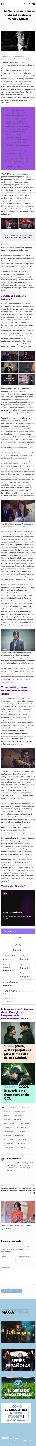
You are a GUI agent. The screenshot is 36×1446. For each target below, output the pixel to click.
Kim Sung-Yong (24, 62)
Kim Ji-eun (7, 1119)
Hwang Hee (7, 1111)
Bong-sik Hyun (13, 1107)
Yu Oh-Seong (6, 547)
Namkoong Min (16, 527)
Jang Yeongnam (20, 1111)
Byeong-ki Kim (26, 1107)
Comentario (5, 1268)
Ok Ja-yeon (7, 1135)
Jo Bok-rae (7, 1115)
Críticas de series (8, 59)
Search (10, 1086)
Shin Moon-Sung (8, 1147)
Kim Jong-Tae (22, 469)
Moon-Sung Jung (21, 1127)
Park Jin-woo (22, 1139)
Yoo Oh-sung (21, 1147)
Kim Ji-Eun (28, 527)
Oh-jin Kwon (21, 1131)
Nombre (4, 1256)
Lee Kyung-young (23, 1123)
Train (9, 1046)
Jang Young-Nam (8, 469)
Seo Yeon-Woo (21, 1143)
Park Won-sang (8, 1143)
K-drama (17, 174)
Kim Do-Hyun (6, 531)
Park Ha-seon (19, 1135)
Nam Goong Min (8, 1131)
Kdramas (17, 59)
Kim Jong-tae (18, 1119)
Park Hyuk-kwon (8, 1139)
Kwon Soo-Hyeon (9, 1123)
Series (22, 59)
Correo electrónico (24, 1256)
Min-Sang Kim (8, 1127)
